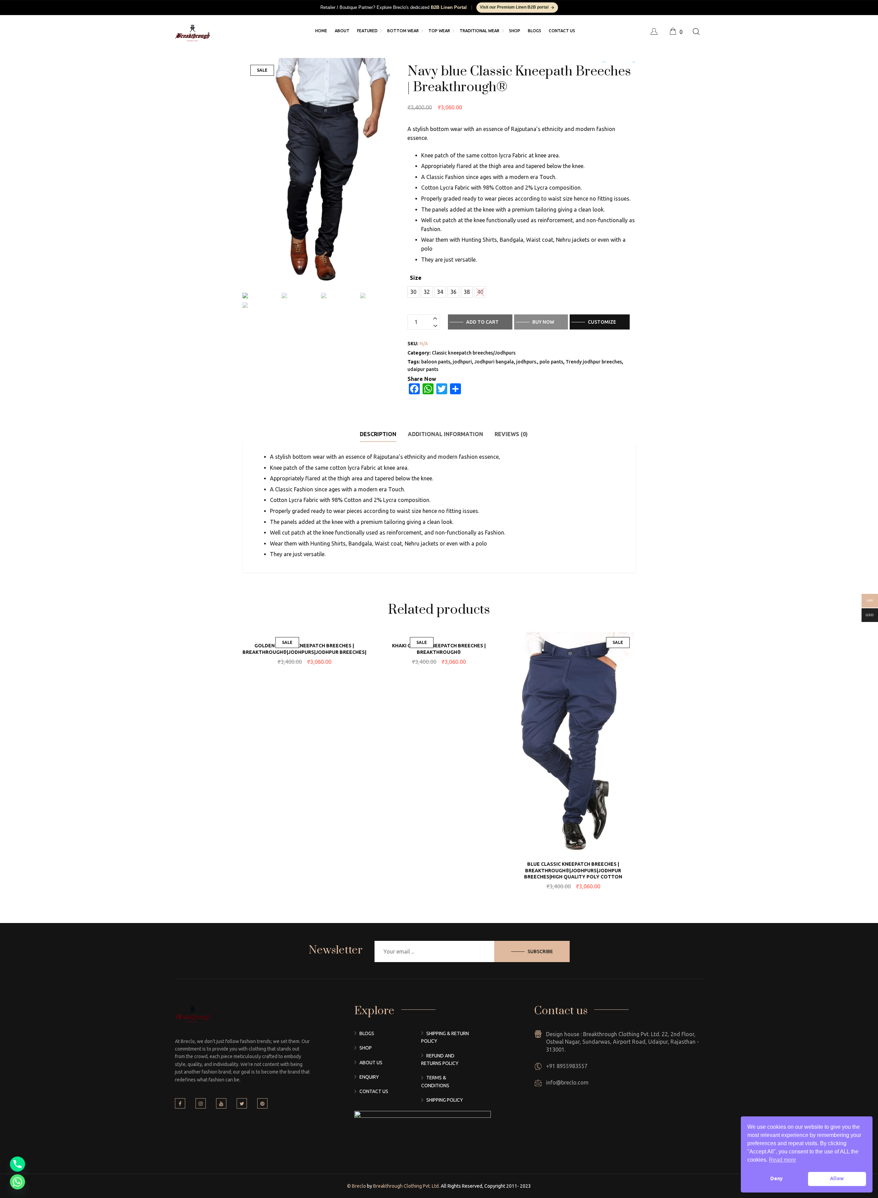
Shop (365, 1048)
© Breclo (357, 1186)
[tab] (378, 434)
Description (378, 434)
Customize (602, 322)
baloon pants (435, 361)
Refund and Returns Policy (440, 1059)
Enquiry (369, 1077)
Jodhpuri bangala (494, 361)
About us (370, 1062)
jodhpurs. (526, 361)
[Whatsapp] (17, 1181)
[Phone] (17, 1164)
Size (416, 278)
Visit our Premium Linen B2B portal (514, 7)
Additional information (445, 434)
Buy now (543, 322)
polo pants (551, 361)
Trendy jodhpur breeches (594, 361)
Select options (359, 632)
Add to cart (482, 322)
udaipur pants (422, 369)
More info (317, 587)
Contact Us (373, 1091)
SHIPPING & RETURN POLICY (445, 1037)
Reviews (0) (511, 434)
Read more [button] (782, 1160)
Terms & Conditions (435, 1081)
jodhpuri (462, 361)
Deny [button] (776, 1178)
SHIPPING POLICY (444, 1100)
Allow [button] (837, 1178)
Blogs (366, 1033)
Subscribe (540, 951)
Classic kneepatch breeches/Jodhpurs (473, 353)
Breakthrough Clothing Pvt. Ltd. (406, 1186)
